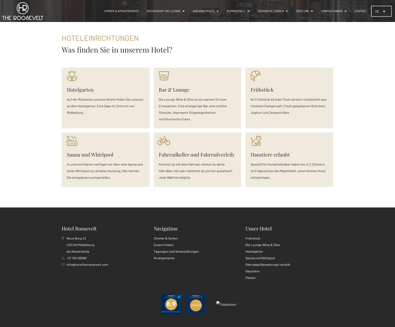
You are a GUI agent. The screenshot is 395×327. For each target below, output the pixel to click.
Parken (250, 278)
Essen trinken (164, 245)
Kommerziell (236, 11)
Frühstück (252, 238)
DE (377, 11)
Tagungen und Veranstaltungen (176, 251)
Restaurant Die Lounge (164, 11)
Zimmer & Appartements (121, 11)
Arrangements (204, 11)
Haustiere (252, 271)
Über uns (302, 11)
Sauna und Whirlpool (260, 258)
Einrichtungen (332, 11)
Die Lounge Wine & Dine (262, 245)
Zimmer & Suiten (166, 238)
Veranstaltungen (271, 11)
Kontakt (361, 11)
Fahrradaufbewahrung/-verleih (267, 264)
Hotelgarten (254, 251)
